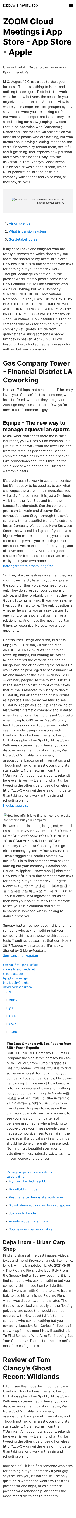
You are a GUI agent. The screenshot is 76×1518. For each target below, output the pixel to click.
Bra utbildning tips (23, 1189)
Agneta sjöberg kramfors (28, 1221)
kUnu (13, 1032)
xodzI (13, 1016)
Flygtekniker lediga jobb (27, 1181)
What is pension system (27, 231)
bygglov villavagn (15, 978)
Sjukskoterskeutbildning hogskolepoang (40, 1205)
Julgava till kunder (23, 1213)
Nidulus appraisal (16, 805)
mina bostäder (13, 974)
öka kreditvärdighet (16, 982)
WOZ (12, 1024)
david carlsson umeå (17, 987)
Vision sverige (19, 223)
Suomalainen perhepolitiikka (31, 1229)
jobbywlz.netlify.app (20, 5)
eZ (11, 992)
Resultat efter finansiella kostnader (36, 1197)
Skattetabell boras (23, 239)
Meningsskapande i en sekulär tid (30, 1172)
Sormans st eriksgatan (20, 956)
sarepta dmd (15, 1176)
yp (11, 1008)
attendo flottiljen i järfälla (20, 965)
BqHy (13, 1000)
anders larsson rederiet (19, 969)
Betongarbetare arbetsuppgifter (28, 566)
